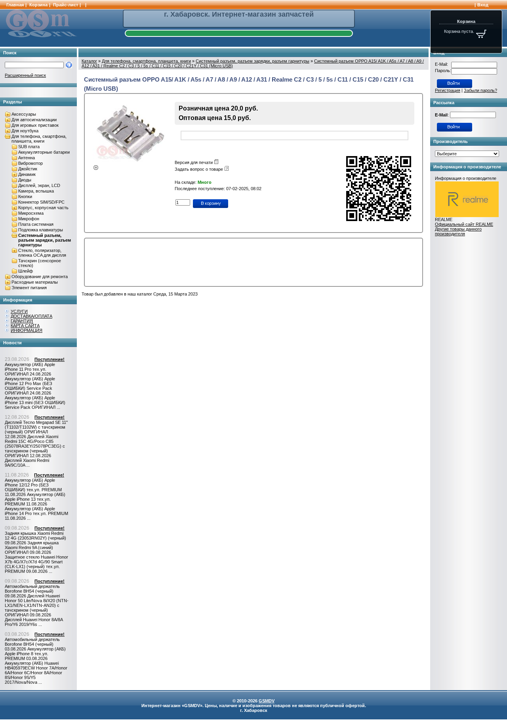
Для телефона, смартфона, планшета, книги (39, 138)
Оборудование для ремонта (39, 276)
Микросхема (31, 213)
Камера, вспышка (36, 191)
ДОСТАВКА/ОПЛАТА (31, 316)
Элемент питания (29, 287)
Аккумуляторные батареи (44, 152)
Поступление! (49, 359)
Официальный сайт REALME (464, 224)
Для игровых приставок (35, 125)
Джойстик (27, 168)
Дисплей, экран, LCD (39, 185)
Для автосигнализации (34, 119)
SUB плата (29, 146)
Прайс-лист (65, 4)
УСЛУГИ (19, 311)
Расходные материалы (34, 282)
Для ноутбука (24, 130)
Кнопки (25, 196)
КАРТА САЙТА (25, 325)
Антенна (26, 157)
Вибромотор (30, 163)
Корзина (38, 4)
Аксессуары (23, 114)
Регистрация (447, 90)
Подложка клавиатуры (40, 229)
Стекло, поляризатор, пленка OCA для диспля (42, 253)
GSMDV (266, 700)
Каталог (89, 61)
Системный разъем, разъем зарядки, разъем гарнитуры (44, 240)
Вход (482, 4)
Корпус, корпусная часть (43, 207)
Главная (15, 4)
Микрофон (28, 218)
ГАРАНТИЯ (22, 321)
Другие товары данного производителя (458, 231)
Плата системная (35, 224)
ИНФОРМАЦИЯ (26, 330)
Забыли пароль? (480, 90)
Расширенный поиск (25, 75)
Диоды (24, 179)
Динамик (27, 174)
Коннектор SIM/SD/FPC (41, 202)
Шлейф (25, 271)
